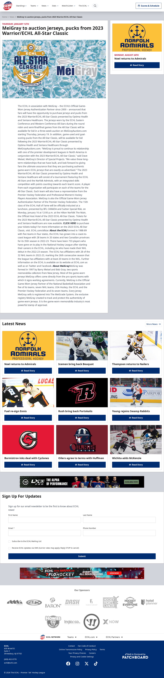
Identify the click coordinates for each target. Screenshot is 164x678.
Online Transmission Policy (70, 649)
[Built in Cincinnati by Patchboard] (135, 656)
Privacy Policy (91, 649)
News (44, 5)
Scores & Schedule (150, 5)
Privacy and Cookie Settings (82, 656)
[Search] (95, 6)
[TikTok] (95, 663)
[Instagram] (77, 663)
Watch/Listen (67, 5)
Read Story (138, 65)
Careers (92, 653)
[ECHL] (8, 6)
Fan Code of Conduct (87, 646)
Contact (71, 646)
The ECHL (83, 5)
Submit (82, 556)
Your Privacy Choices (77, 653)
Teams (33, 5)
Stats (54, 5)
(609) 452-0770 (10, 659)
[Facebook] (68, 663)
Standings (20, 5)
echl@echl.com (10, 663)
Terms (102, 649)
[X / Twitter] (86, 663)
